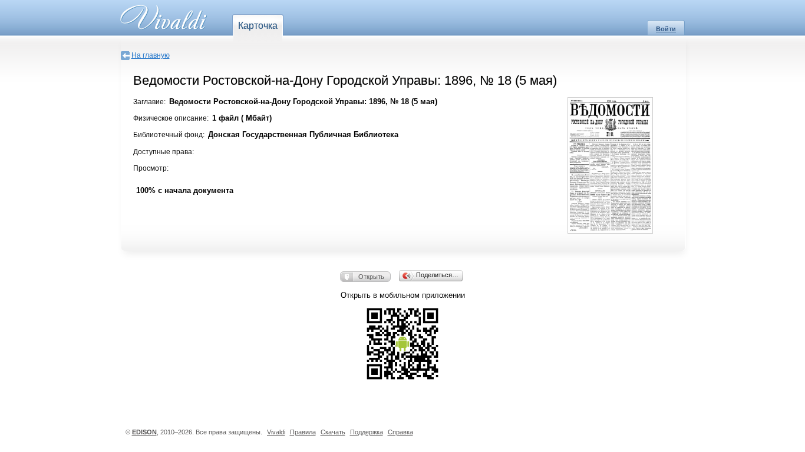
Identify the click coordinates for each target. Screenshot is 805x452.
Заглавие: (149, 102)
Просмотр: (151, 168)
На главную (150, 55)
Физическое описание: (171, 118)
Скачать (333, 432)
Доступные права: (163, 152)
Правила (303, 432)
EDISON (144, 432)
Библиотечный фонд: (168, 135)
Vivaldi (276, 432)
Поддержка (366, 432)
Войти (666, 28)
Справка (400, 432)
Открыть (371, 276)
